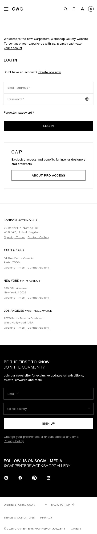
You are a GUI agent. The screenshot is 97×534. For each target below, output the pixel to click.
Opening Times (14, 237)
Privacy (46, 517)
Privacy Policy (14, 441)
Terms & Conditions (19, 517)
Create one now (49, 72)
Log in (48, 126)
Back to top (60, 504)
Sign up (48, 423)
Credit (76, 528)
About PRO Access (48, 175)
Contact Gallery (38, 237)
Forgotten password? (19, 112)
